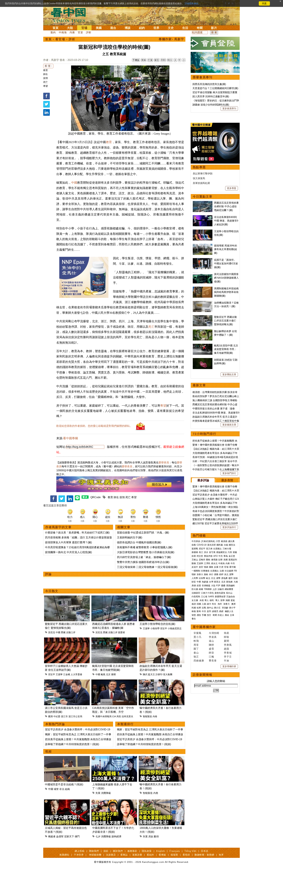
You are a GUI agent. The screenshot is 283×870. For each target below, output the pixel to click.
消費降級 (106, 793)
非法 (61, 789)
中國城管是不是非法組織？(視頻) (64, 784)
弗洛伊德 (208, 556)
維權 (201, 589)
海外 (220, 604)
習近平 (163, 628)
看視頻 (186, 854)
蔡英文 (217, 582)
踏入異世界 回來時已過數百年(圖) (210, 96)
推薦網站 (64, 854)
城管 (56, 789)
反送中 (195, 567)
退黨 (235, 552)
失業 (97, 793)
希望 (45, 86)
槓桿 (221, 574)
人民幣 (195, 578)
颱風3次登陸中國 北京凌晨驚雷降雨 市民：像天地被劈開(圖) (226, 349)
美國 (99, 28)
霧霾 (223, 585)
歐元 (208, 578)
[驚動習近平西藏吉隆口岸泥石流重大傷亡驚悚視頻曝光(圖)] (67, 597)
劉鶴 (194, 563)
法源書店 (111, 854)
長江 (201, 552)
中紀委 (56, 716)
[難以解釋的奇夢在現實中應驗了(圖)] (202, 331)
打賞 (150, 60)
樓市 (230, 578)
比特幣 (202, 578)
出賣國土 (217, 548)
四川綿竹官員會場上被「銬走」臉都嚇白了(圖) (144, 557)
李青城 (228, 652)
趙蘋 (226, 648)
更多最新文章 (229, 424)
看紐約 (150, 854)
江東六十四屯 (207, 593)
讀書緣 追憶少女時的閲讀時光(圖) (210, 104)
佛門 (77, 836)
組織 (67, 789)
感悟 (199, 615)
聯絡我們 (94, 851)
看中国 (70, 15)
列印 (163, 60)
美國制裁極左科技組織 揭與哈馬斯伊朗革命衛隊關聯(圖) (226, 292)
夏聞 (226, 640)
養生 (194, 618)
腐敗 (211, 567)
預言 (209, 615)
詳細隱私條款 (191, 3)
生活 (185, 28)
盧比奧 (231, 541)
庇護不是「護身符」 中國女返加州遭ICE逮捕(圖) (226, 263)
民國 (194, 607)
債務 (216, 574)
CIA (114, 716)
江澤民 (207, 563)
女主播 (195, 600)
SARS (211, 596)
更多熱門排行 (229, 473)
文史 (171, 28)
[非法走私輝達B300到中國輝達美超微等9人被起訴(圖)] (202, 217)
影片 (214, 28)
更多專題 (231, 188)
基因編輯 (230, 585)
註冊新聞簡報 (202, 674)
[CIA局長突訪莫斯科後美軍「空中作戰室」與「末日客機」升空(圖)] (114, 681)
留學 (222, 600)
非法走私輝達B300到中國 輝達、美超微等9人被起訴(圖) (226, 221)
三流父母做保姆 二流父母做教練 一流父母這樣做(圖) (147, 567)
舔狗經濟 (116, 836)
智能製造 (147, 716)
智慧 (194, 615)
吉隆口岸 (70, 632)
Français (175, 851)
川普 (218, 541)
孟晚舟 (202, 559)
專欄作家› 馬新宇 (171, 39)
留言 (156, 60)
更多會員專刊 (229, 108)
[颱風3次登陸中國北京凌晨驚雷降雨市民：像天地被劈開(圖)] (114, 639)
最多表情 (227, 480)
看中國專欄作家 (204, 627)
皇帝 (209, 611)
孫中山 (210, 607)
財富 (194, 582)
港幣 (218, 578)
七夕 (97, 836)
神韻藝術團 (95, 854)
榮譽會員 (164, 462)
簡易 (226, 633)
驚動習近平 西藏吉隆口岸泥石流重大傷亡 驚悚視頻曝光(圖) (225, 321)
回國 (199, 604)
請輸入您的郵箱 (216, 681)
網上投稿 (80, 851)
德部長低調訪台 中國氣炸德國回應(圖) (139, 542)
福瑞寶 (174, 854)
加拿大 (200, 574)
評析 (88, 32)
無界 (221, 854)
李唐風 (228, 644)
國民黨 (220, 545)
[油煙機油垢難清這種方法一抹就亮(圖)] (202, 302)
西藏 (63, 632)
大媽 (236, 582)
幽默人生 (229, 611)
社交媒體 (229, 571)
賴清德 (224, 541)
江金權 (66, 674)
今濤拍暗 (214, 633)
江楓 (211, 656)
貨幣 (231, 574)
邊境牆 (214, 559)
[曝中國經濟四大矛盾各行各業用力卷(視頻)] (161, 681)
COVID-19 (201, 545)
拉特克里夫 (127, 716)
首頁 (55, 28)
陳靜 (211, 644)
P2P (218, 585)
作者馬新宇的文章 (58, 527)
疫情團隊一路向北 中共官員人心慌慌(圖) (68, 552)
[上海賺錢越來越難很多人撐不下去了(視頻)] (114, 757)
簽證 (194, 604)
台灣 (211, 582)
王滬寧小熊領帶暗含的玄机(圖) (157, 624)
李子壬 (228, 656)
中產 (199, 582)
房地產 (224, 578)
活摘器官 (196, 593)
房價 (194, 585)
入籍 (204, 604)
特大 (170, 60)
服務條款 (132, 851)
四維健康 (199, 660)
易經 (221, 611)
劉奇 (199, 611)
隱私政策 (147, 851)
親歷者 (121, 632)
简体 (143, 60)
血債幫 (60, 836)
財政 (236, 578)
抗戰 (204, 607)
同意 (264, 3)
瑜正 (196, 656)
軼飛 (196, 640)
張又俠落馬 (199, 178)
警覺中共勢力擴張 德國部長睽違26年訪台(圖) (143, 562)
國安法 (232, 545)
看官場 (60, 39)
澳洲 (233, 604)
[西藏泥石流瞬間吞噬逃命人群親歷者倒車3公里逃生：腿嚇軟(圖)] (114, 597)
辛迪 (226, 660)
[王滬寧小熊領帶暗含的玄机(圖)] (161, 597)
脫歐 (206, 574)
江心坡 (204, 596)
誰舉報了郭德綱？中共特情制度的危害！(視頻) (72, 744)
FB (235, 571)
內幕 (72, 32)
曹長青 (213, 660)
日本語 (204, 851)
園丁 (196, 648)
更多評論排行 (229, 527)
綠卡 (209, 604)
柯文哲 (200, 556)
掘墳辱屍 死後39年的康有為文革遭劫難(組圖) (225, 249)
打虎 (221, 567)
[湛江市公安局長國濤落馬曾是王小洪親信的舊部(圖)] (67, 681)
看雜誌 (124, 854)
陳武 (145, 674)
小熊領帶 (155, 628)
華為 (226, 556)
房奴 (150, 836)
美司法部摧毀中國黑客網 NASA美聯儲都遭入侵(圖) (226, 278)
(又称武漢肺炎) (208, 541)
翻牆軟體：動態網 (204, 854)
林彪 (194, 611)
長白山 (229, 593)
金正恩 (232, 556)
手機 (204, 615)
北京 (108, 674)
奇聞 (200, 28)
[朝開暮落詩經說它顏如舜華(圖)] (202, 359)
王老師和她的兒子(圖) (129, 537)
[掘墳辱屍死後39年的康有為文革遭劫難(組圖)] (202, 245)
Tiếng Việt (190, 851)
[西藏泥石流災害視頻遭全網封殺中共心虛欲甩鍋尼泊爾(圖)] (202, 202)
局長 (118, 716)
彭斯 (220, 559)
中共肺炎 (196, 541)
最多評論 (203, 480)
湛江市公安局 (75, 716)
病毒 (194, 545)
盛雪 (211, 648)
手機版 (135, 60)
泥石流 (51, 632)
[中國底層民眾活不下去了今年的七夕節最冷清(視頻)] (114, 801)
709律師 (208, 589)
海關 (228, 600)
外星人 (221, 615)
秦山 (196, 652)
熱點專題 (199, 167)
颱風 (103, 674)
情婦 (206, 567)
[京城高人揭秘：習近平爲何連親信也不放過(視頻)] (67, 801)
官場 (84, 28)
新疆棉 (195, 552)
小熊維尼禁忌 (174, 628)
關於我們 (118, 851)
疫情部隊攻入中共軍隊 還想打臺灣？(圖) (68, 542)
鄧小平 (232, 607)
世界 (156, 28)
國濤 (50, 716)
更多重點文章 (229, 374)
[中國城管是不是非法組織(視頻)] (67, 757)
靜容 (211, 652)
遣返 (233, 600)
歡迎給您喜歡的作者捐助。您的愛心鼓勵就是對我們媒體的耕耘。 (94, 425)
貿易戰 (195, 548)
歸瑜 (226, 637)
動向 (53, 32)
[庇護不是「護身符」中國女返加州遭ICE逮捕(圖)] (202, 259)
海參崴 (205, 582)
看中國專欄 (70, 438)
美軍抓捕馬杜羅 (201, 183)
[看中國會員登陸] (215, 43)
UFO (215, 556)
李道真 (213, 637)
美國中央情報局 (103, 716)
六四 (230, 552)
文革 (232, 615)
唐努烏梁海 (220, 593)
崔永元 (214, 563)
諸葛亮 (215, 611)
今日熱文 (51, 591)
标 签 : (48, 65)
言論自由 (230, 596)
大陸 (70, 28)
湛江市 (64, 716)
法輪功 (220, 589)
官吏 (80, 32)
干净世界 (79, 854)
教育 (45, 70)
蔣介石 (217, 607)
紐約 (142, 28)
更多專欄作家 (229, 666)
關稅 (208, 559)
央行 (211, 574)
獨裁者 (52, 836)
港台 (113, 28)
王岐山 (195, 559)
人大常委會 (76, 674)
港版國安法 (221, 552)
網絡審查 (229, 589)
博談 (128, 28)
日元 (213, 578)
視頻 (48, 751)
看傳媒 (162, 854)
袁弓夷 (212, 552)
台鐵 (226, 545)
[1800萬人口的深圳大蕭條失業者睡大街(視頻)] (161, 801)
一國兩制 (196, 571)
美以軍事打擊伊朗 (202, 173)
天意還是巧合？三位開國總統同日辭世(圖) (215, 88)
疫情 (45, 78)
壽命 (227, 615)
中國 (74, 182)
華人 (207, 600)
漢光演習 (211, 545)
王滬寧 (146, 628)
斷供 (156, 836)
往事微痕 (205, 571)
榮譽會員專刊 (202, 77)
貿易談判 (233, 559)
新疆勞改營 (220, 596)
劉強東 (229, 582)
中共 (220, 556)
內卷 (155, 716)
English (160, 851)
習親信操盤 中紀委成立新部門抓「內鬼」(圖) (143, 532)
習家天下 (69, 836)
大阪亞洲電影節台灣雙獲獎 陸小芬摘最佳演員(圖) (145, 552)
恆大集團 (167, 674)
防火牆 (195, 589)
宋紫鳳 (197, 633)
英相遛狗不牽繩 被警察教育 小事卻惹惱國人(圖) (144, 547)
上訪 (214, 589)
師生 (45, 74)
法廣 (222, 571)
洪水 (206, 552)
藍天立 (151, 674)
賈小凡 (197, 637)
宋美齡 (225, 607)
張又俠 (209, 548)
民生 (214, 604)
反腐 (216, 567)
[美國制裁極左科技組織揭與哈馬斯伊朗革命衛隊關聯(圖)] (202, 288)
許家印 (159, 674)
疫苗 (194, 556)
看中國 (232, 567)
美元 (226, 574)
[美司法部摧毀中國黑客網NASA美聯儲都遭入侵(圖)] (202, 274)
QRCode (95, 497)
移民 (212, 600)
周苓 (196, 644)
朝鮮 (194, 574)
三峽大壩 (227, 548)
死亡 (45, 82)
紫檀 (113, 674)
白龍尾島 (196, 596)
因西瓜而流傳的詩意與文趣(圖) (209, 84)
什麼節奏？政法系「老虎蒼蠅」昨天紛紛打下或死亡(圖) (77, 532)
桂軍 (199, 607)
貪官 (201, 567)
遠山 (211, 640)
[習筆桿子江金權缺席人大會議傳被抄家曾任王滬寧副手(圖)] (67, 639)
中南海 (63, 32)
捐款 (106, 851)
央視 (201, 600)
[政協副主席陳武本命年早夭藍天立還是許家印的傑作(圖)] (161, 639)
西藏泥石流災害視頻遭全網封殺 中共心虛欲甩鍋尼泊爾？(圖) (226, 206)
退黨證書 (137, 854)
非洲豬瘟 (206, 585)
